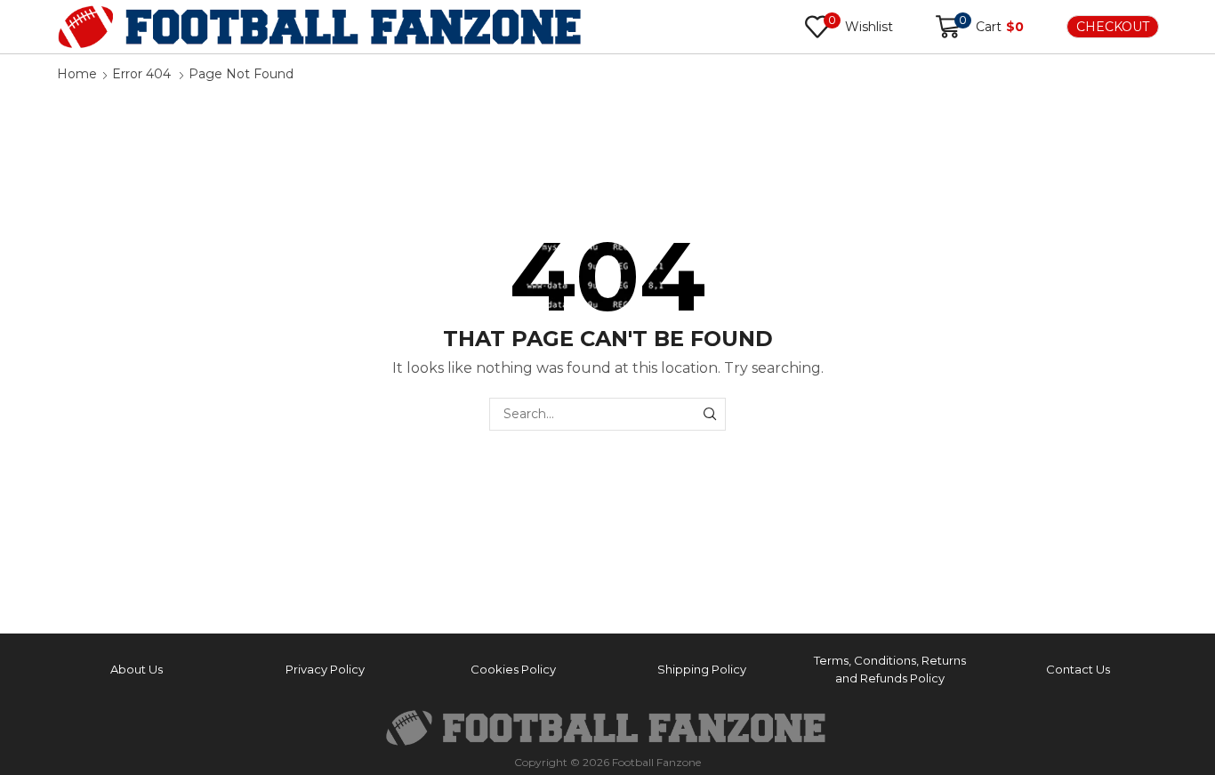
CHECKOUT (1112, 27)
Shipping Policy (701, 669)
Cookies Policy (513, 669)
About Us (136, 669)
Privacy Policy (325, 669)
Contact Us (1078, 669)
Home (77, 74)
